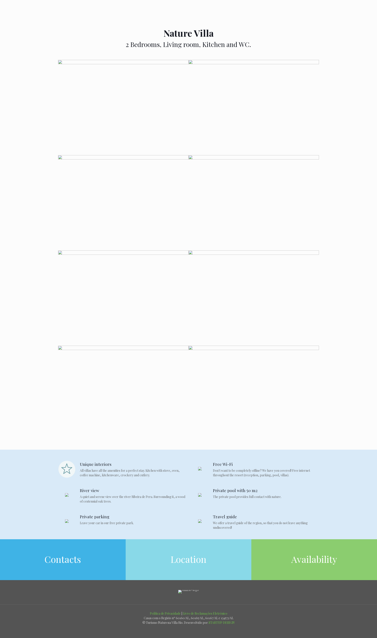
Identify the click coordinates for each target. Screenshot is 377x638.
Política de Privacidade (165, 613)
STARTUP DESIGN (222, 623)
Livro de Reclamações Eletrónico (205, 613)
